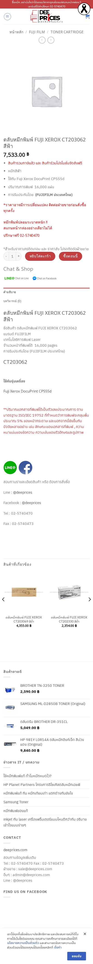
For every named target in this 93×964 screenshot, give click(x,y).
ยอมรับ (76, 956)
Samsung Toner (15, 801)
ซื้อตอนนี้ (70, 256)
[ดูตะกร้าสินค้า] (87, 16)
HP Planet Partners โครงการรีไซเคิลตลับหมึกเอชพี (41, 784)
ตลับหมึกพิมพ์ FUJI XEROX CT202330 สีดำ (69, 619)
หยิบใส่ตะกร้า (40, 256)
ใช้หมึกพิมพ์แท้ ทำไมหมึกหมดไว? (27, 775)
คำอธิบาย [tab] (9, 292)
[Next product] (42, 40)
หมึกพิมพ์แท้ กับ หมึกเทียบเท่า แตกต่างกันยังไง (38, 793)
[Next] (89, 608)
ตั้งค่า (58, 947)
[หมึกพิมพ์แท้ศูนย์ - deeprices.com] (46, 16)
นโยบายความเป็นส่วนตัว (23, 943)
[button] (7, 16)
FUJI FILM (37, 31)
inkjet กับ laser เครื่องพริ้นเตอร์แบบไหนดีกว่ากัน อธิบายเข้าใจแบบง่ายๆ (45, 822)
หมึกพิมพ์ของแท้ (15, 810)
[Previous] (3, 608)
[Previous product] (50, 40)
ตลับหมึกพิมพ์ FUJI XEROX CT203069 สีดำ (24, 619)
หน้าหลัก (16, 31)
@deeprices (23, 492)
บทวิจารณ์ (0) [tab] (12, 301)
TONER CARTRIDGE (67, 31)
